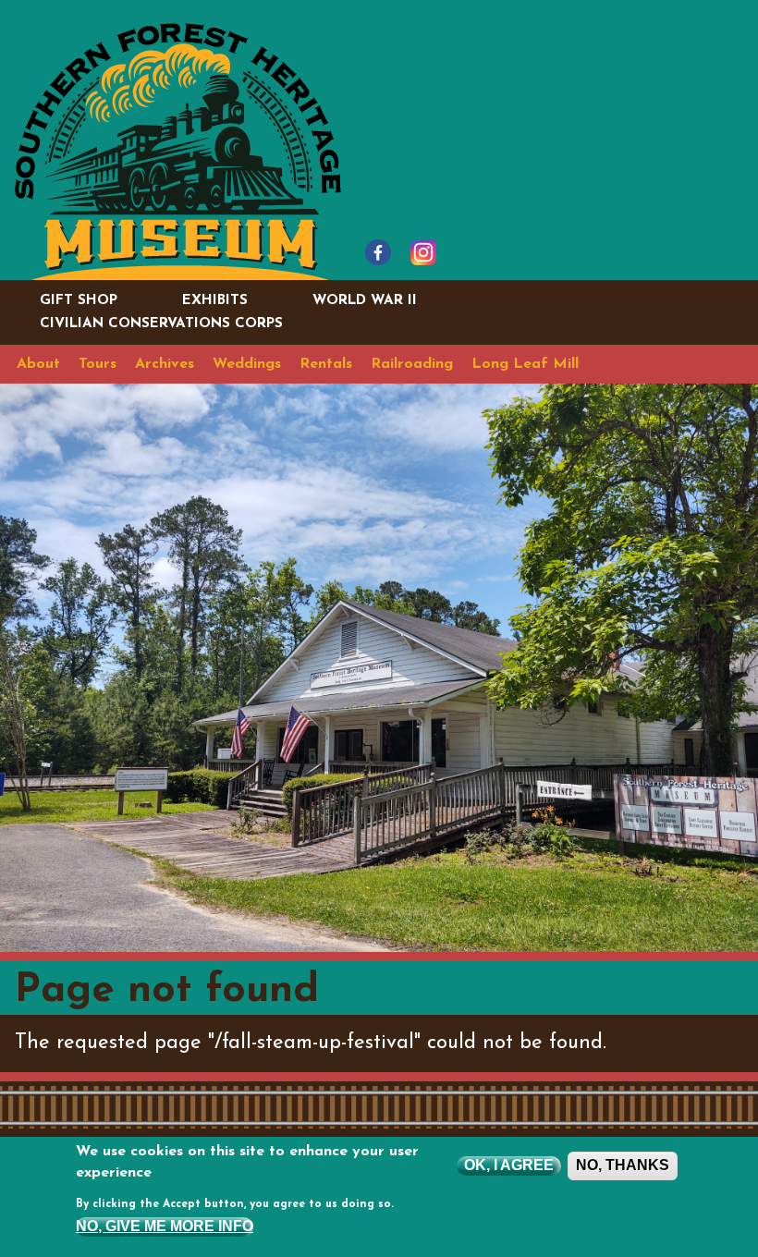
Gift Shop (78, 301)
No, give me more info (164, 1226)
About (38, 364)
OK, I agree (509, 1165)
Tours (97, 364)
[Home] (178, 150)
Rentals (326, 364)
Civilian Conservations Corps (161, 324)
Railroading (412, 364)
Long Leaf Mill (525, 364)
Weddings (247, 364)
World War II (364, 301)
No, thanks (622, 1165)
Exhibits (215, 301)
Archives (164, 364)
